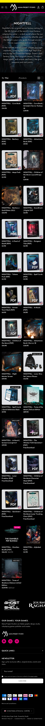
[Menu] (2, 7)
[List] (42, 78)
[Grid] (38, 78)
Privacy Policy (7, 718)
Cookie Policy (20, 718)
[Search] (7, 7)
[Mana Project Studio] (22, 7)
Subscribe (22, 681)
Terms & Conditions (34, 718)
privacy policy (33, 676)
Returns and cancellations (9, 703)
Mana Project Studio (12, 716)
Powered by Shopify (23, 716)
